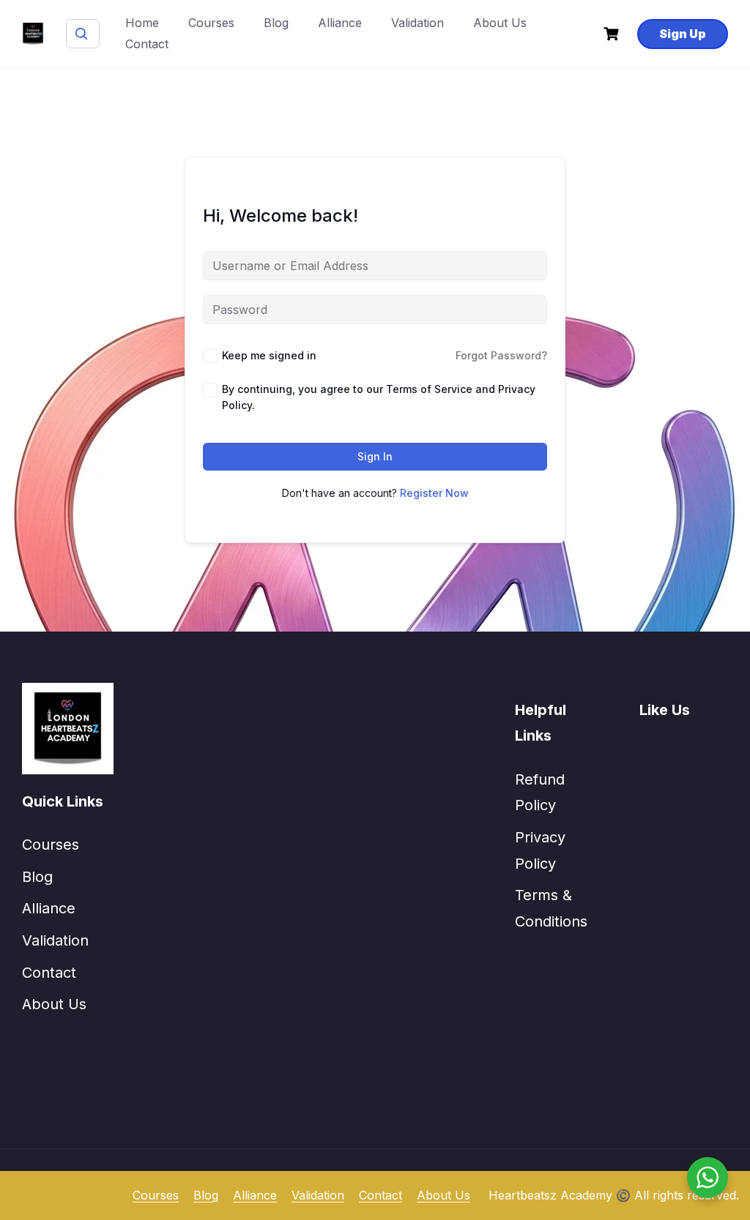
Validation (417, 22)
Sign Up (682, 33)
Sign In (375, 456)
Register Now (434, 493)
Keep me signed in (269, 355)
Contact (146, 44)
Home (142, 22)
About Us (500, 22)
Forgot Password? (501, 355)
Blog (276, 22)
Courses (211, 22)
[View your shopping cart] (613, 34)
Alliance (340, 22)
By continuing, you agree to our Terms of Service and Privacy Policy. (378, 397)
